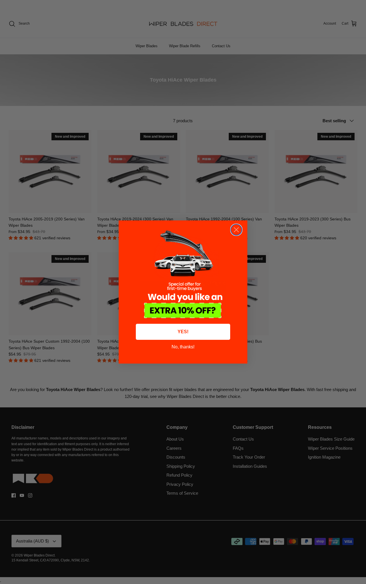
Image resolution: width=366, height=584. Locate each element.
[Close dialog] (236, 229)
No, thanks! (183, 346)
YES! (183, 331)
